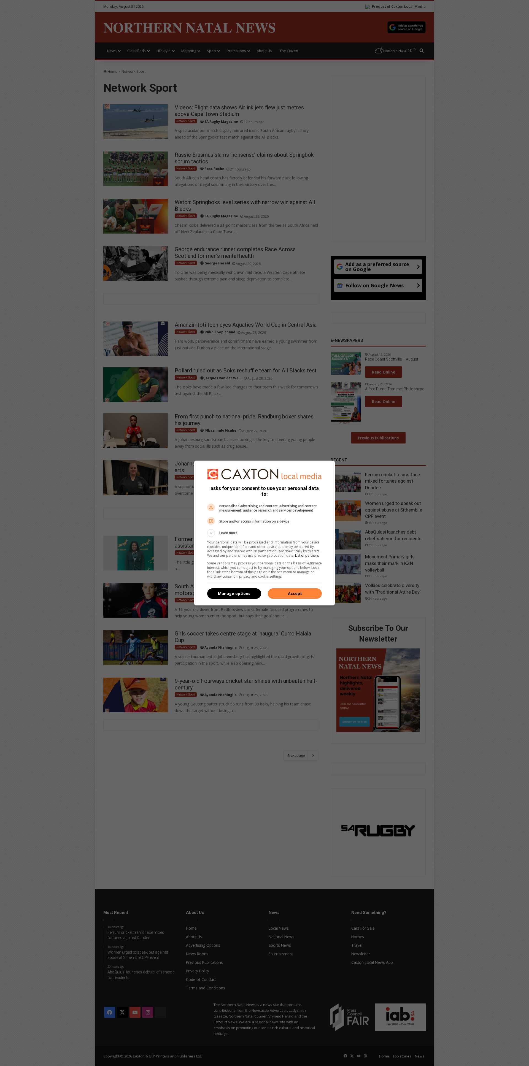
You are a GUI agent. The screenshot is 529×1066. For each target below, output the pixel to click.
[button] (264, 533)
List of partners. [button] (307, 555)
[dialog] (264, 533)
